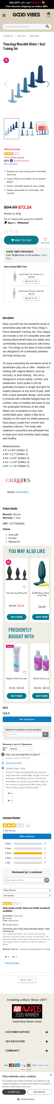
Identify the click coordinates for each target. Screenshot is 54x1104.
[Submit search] (45, 734)
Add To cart (23, 240)
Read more (26, 1087)
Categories (8, 35)
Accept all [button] (14, 1092)
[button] (4, 15)
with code (27, 2)
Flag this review (12, 963)
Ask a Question (11, 164)
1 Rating (7, 157)
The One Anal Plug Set (16, 593)
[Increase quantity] (16, 231)
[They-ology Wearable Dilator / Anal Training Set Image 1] (27, 84)
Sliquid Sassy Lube (42, 678)
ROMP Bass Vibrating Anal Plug (42, 594)
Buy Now (16, 617)
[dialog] (27, 1088)
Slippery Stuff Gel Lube (16, 678)
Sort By (5, 749)
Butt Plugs (34, 35)
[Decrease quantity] (6, 231)
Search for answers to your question (23, 730)
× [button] (51, 1075)
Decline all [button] (40, 1092)
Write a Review (18, 157)
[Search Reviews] (46, 880)
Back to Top (25, 980)
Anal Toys (21, 35)
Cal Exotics (22, 492)
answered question (21, 161)
